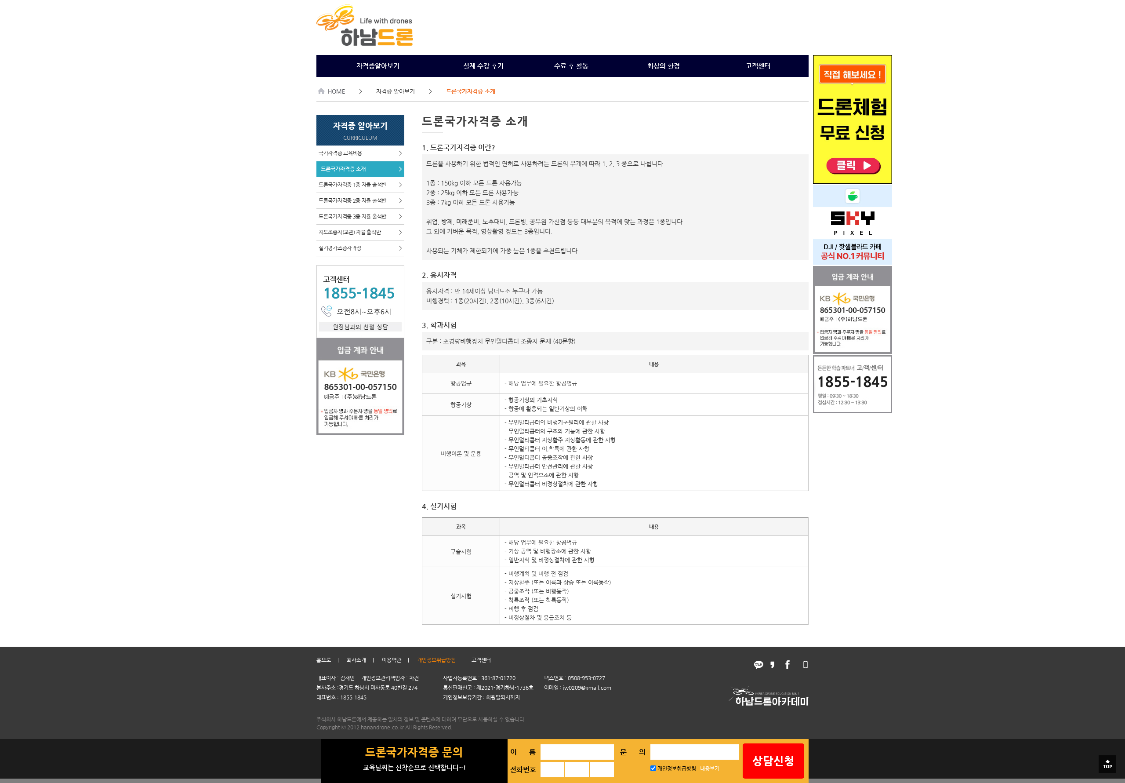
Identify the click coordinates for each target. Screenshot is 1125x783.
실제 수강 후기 (483, 65)
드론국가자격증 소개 (361, 169)
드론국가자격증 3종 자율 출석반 (360, 216)
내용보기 (709, 768)
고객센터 (758, 65)
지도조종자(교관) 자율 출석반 (360, 232)
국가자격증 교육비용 (360, 153)
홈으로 (323, 660)
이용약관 (391, 660)
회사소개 (356, 660)
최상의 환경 (663, 65)
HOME (336, 91)
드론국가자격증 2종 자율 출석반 (360, 200)
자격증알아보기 (377, 65)
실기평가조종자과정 (360, 248)
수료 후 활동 (571, 65)
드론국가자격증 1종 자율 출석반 (360, 185)
